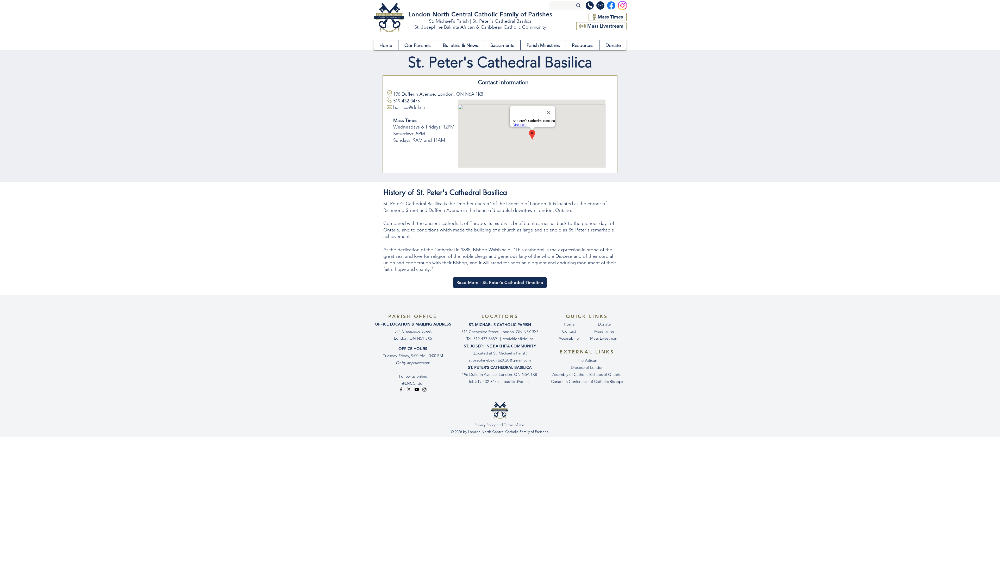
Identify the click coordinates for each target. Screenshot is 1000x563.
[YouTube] (416, 389)
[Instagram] (424, 389)
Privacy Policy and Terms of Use (499, 425)
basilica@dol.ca (517, 381)
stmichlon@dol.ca (518, 338)
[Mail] (600, 5)
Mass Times (604, 331)
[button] (417, 45)
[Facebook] (401, 389)
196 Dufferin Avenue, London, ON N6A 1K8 (438, 94)
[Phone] (590, 5)
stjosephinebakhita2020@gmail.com (500, 360)
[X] (408, 389)
